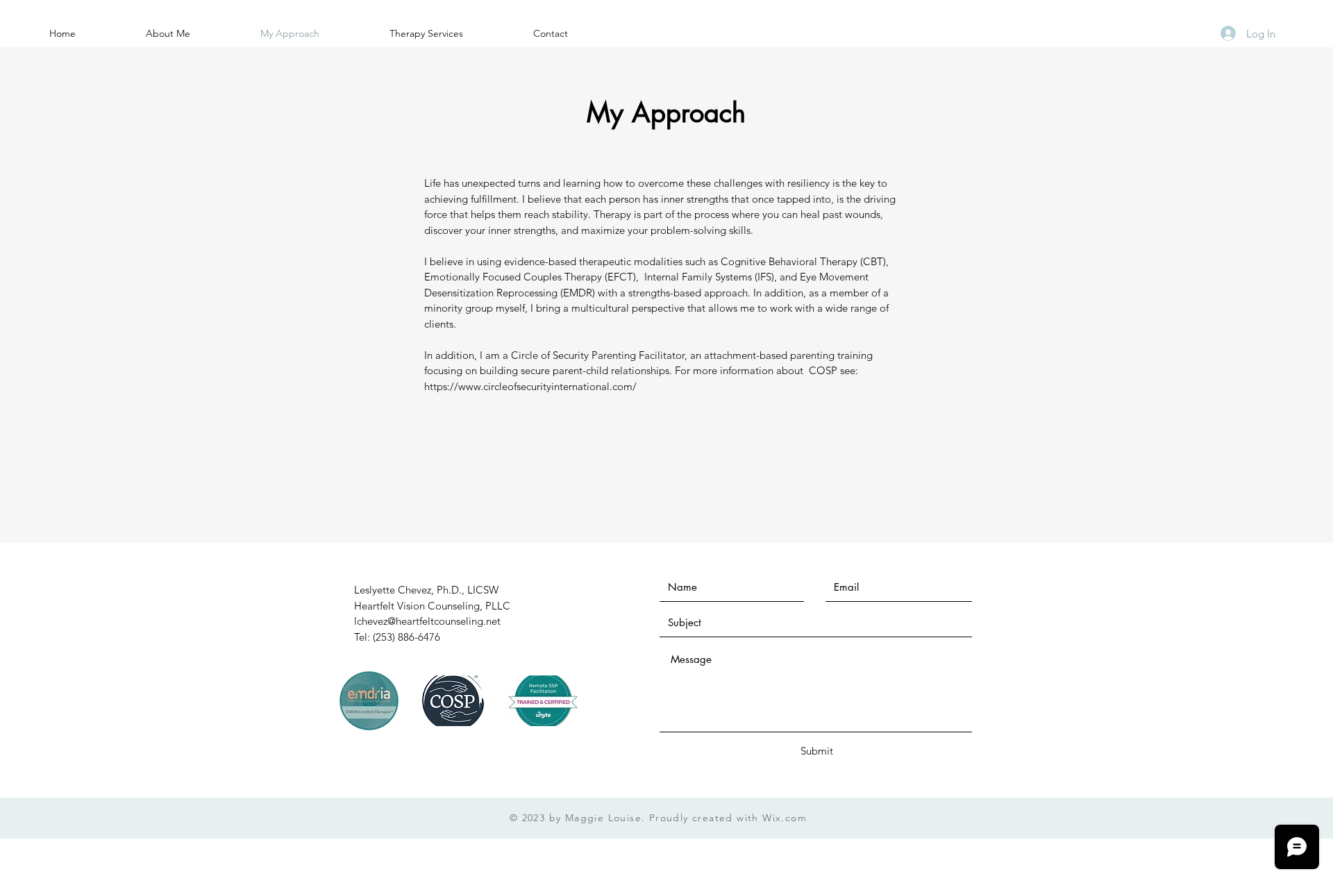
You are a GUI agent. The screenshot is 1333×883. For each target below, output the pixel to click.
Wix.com (784, 817)
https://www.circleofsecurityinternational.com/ (530, 386)
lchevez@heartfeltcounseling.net (427, 621)
